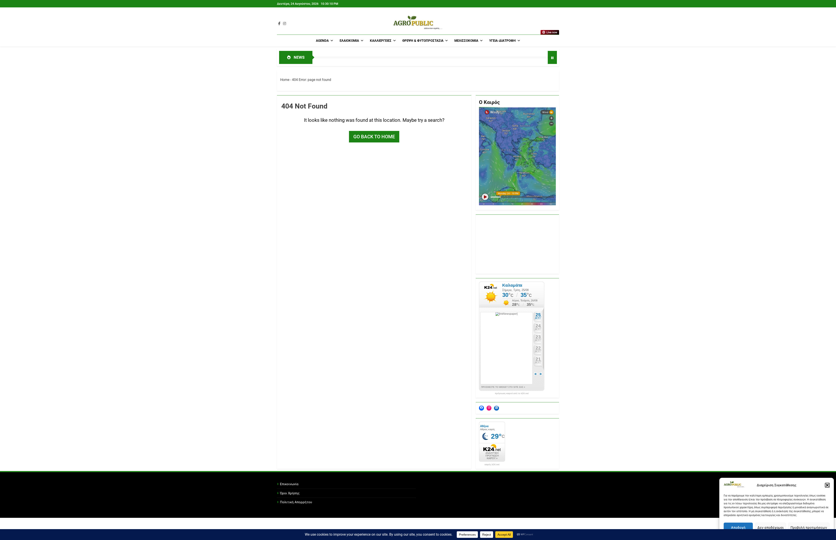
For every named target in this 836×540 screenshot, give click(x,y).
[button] (827, 485)
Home (284, 80)
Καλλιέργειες (380, 41)
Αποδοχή (738, 527)
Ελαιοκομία (349, 41)
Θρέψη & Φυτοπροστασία (422, 41)
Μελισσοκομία (466, 41)
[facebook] (279, 23)
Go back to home (374, 136)
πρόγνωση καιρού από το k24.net (512, 393)
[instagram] (284, 23)
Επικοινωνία (289, 484)
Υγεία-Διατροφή (502, 41)
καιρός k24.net (492, 464)
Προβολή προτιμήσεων (808, 527)
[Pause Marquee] (552, 57)
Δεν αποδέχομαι (770, 527)
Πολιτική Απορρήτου (296, 502)
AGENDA (322, 41)
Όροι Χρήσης (290, 493)
